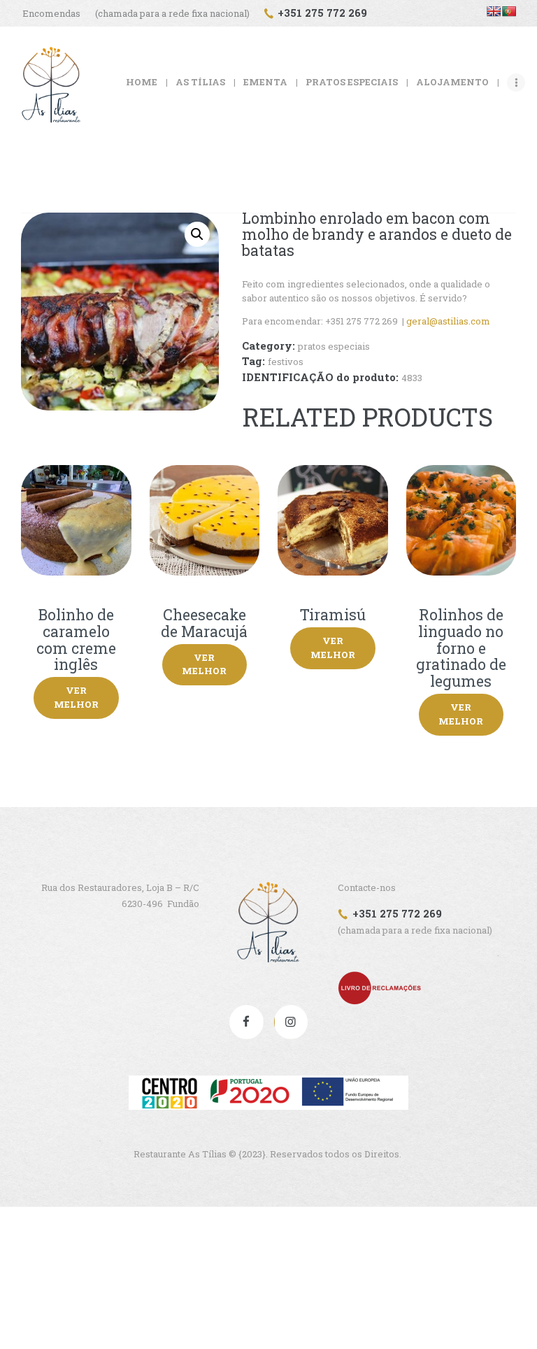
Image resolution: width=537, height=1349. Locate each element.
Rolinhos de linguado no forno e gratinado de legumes (461, 648)
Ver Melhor (76, 697)
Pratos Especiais (334, 346)
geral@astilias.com (448, 321)
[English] (494, 11)
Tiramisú (333, 615)
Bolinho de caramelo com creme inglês (76, 640)
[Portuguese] (509, 11)
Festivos (285, 361)
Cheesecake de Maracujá (204, 623)
